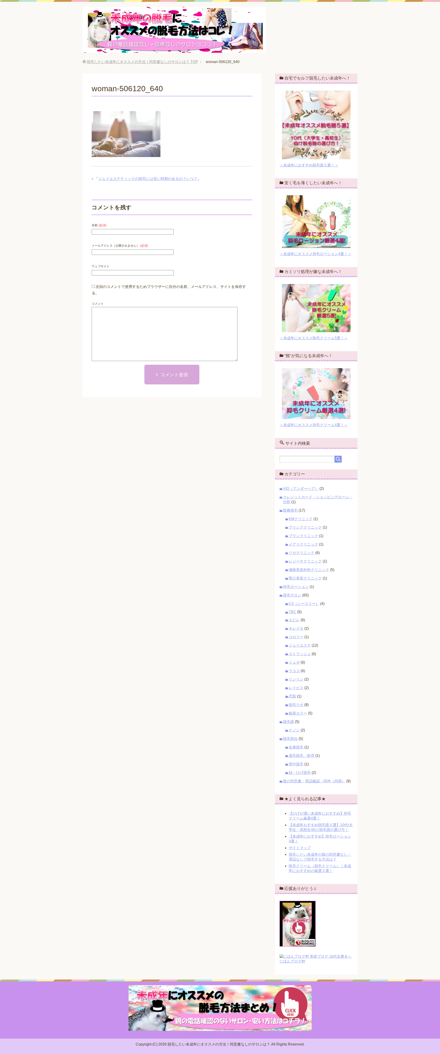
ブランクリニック (303, 536)
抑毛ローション (296, 587)
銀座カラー (298, 713)
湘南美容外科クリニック (309, 570)
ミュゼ (294, 662)
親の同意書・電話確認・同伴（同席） (314, 781)
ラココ (294, 671)
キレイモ (296, 628)
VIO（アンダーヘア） (301, 489)
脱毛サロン (292, 595)
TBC (292, 612)
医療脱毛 (290, 510)
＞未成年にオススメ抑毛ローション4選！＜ (315, 254)
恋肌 (292, 696)
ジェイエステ (300, 645)
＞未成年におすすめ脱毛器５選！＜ (309, 165)
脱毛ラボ (296, 705)
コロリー (296, 637)
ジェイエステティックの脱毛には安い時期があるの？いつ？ (147, 179)
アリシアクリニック (305, 527)
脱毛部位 (290, 739)
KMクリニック (301, 519)
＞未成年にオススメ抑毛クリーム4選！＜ (314, 425)
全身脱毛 (296, 747)
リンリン (296, 679)
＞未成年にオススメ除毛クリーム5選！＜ (314, 338)
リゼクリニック (301, 553)
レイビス (296, 688)
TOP (142, 62)
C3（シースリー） (304, 604)
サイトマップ (300, 848)
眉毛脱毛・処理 (301, 756)
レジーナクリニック (305, 561)
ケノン (294, 730)
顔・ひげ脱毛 (300, 773)
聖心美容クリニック (305, 578)
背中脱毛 (296, 764)
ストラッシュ (300, 654)
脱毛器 (288, 722)
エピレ (294, 620)
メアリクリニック (303, 544)
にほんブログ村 (292, 961)
